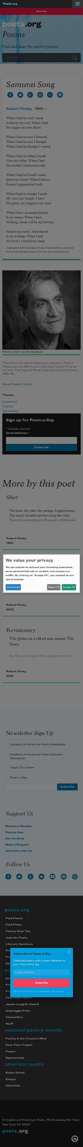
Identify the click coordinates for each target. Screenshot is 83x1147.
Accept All (69, 587)
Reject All (53, 587)
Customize (13, 587)
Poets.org (10, 3)
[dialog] (41, 573)
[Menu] (77, 4)
